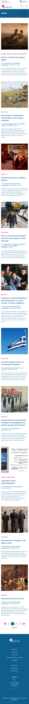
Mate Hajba (6, 63)
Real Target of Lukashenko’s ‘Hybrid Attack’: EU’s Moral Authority (12, 118)
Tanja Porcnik (7, 486)
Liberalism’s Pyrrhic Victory (12, 598)
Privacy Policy (14, 668)
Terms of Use (14, 665)
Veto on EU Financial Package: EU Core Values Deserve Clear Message (13, 238)
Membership (14, 652)
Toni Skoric (6, 244)
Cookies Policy (14, 671)
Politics (4, 112)
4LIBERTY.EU (16, 698)
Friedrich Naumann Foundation (14, 657)
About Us (14, 649)
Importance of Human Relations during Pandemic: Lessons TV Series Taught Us (14, 300)
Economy (5, 232)
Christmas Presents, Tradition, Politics (13, 179)
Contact (14, 677)
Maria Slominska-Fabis (10, 123)
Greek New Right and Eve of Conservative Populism (12, 363)
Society (4, 174)
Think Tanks (14, 654)
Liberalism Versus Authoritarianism (8, 482)
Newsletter (14, 660)
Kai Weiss (6, 428)
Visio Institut (15, 428)
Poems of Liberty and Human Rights (13, 58)
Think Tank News (19, 54)
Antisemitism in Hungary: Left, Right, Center (13, 542)
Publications (6, 54)
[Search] (22, 6)
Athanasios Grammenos (10, 368)
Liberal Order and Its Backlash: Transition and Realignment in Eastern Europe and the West (14, 422)
